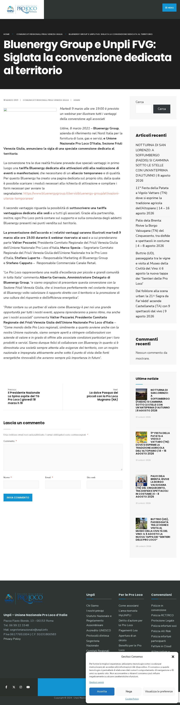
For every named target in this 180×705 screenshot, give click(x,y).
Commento (10, 441)
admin (76, 100)
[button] (173, 656)
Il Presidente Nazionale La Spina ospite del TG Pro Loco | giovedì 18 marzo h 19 (24, 396)
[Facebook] (7, 687)
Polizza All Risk (161, 631)
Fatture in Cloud (161, 646)
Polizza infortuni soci (163, 626)
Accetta (102, 691)
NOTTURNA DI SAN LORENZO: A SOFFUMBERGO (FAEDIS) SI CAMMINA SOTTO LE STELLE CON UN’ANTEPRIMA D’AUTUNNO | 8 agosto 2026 (153, 400)
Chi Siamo (92, 606)
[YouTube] (28, 687)
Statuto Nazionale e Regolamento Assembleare (99, 620)
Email (49, 477)
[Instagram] (21, 687)
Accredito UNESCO (98, 630)
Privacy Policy (12, 639)
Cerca (140, 102)
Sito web (91, 477)
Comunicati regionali (29, 34)
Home (6, 34)
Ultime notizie (147, 378)
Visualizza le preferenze (159, 691)
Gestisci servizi (96, 682)
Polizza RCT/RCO (162, 615)
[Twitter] (14, 687)
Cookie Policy (132, 698)
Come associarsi (129, 606)
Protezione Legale (162, 621)
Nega (129, 691)
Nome (8, 477)
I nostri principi (95, 611)
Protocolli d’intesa (97, 636)
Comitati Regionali (97, 651)
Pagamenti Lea (128, 630)
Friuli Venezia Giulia (52, 34)
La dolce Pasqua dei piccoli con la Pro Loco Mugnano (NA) (102, 395)
